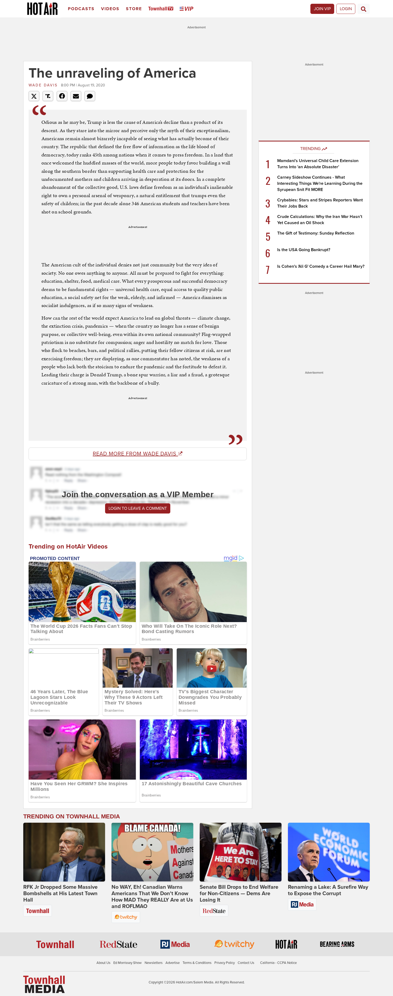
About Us (103, 963)
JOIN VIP (322, 9)
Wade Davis (44, 85)
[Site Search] (363, 9)
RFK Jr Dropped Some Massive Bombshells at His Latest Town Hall (60, 893)
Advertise (172, 963)
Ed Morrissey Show (127, 963)
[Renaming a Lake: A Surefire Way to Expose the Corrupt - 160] (329, 852)
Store (134, 9)
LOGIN (346, 9)
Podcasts (81, 9)
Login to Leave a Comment (138, 508)
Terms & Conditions (197, 963)
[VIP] (187, 9)
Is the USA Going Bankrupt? (303, 249)
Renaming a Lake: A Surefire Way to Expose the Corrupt (328, 890)
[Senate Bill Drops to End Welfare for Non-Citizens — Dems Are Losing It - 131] (241, 852)
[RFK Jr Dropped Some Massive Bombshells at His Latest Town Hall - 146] (64, 852)
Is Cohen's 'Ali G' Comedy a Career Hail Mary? (320, 266)
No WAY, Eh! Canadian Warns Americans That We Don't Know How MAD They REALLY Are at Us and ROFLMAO (152, 897)
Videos (110, 9)
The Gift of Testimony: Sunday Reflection (315, 233)
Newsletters (154, 963)
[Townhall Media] (44, 984)
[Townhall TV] (162, 9)
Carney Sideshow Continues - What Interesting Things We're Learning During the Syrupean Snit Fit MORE (320, 183)
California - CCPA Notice (278, 963)
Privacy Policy (224, 963)
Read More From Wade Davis (135, 454)
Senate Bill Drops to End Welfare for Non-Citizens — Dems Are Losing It (239, 893)
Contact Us (246, 963)
